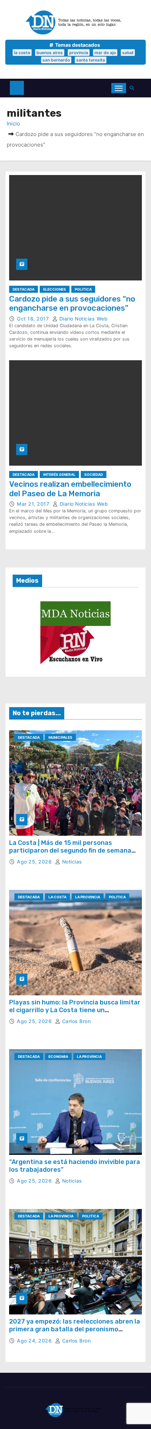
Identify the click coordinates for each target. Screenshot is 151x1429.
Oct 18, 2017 (34, 319)
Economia (58, 1056)
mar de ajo (105, 52)
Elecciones (54, 289)
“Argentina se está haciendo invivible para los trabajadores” (74, 1165)
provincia (78, 52)
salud (127, 52)
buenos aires (50, 52)
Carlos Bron (75, 1021)
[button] (133, 88)
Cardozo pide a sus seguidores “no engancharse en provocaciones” (72, 303)
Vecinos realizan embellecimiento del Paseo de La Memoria (70, 488)
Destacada (23, 289)
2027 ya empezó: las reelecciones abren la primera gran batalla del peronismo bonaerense (74, 1329)
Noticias (71, 862)
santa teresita (90, 60)
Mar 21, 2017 (34, 504)
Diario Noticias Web (82, 319)
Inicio (13, 123)
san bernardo (56, 60)
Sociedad (93, 474)
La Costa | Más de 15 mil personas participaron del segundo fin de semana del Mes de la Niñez (70, 850)
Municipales (60, 737)
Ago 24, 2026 (35, 1341)
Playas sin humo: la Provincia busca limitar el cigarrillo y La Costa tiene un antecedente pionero (74, 1009)
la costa (22, 52)
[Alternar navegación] (118, 88)
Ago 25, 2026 (35, 862)
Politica (83, 289)
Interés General (59, 474)
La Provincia (87, 897)
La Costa (57, 897)
